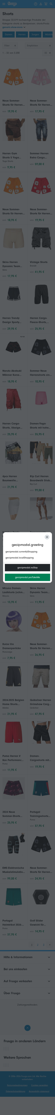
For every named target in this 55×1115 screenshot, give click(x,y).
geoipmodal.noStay (27, 567)
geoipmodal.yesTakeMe (27, 577)
